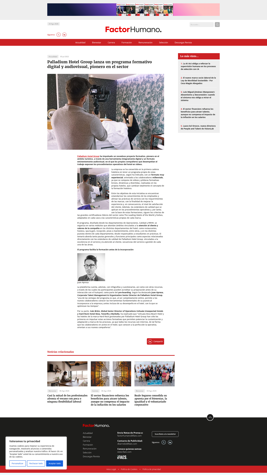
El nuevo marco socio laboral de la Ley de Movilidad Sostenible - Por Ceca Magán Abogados (198, 80)
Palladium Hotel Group (88, 156)
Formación (127, 42)
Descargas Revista (183, 42)
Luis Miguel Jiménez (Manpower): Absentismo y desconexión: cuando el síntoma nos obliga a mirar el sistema (198, 96)
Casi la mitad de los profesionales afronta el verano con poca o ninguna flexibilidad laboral (67, 398)
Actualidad (80, 42)
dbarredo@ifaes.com (127, 443)
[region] (36, 453)
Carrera (111, 42)
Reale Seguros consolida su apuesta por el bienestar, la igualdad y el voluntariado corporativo (150, 400)
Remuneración (145, 42)
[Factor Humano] (134, 29)
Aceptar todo (55, 463)
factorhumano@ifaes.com (129, 435)
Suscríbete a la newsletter (165, 434)
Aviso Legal (111, 469)
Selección (163, 42)
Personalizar (17, 463)
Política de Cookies (129, 469)
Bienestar (96, 42)
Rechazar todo (36, 463)
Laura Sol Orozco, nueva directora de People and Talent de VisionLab (198, 127)
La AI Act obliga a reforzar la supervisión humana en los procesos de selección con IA (198, 66)
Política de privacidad (152, 469)
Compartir (158, 341)
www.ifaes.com (124, 451)
